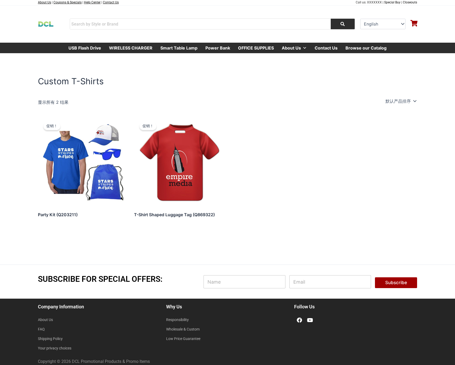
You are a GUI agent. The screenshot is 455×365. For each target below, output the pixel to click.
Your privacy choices (54, 348)
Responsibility (177, 320)
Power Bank (217, 48)
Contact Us (326, 48)
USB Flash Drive (84, 48)
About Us (291, 48)
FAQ (41, 329)
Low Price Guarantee (183, 339)
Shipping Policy (50, 339)
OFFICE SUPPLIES (256, 48)
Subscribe (396, 282)
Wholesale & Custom (183, 329)
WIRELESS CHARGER (130, 48)
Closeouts (410, 2)
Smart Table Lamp (178, 48)
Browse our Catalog (366, 48)
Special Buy (392, 2)
